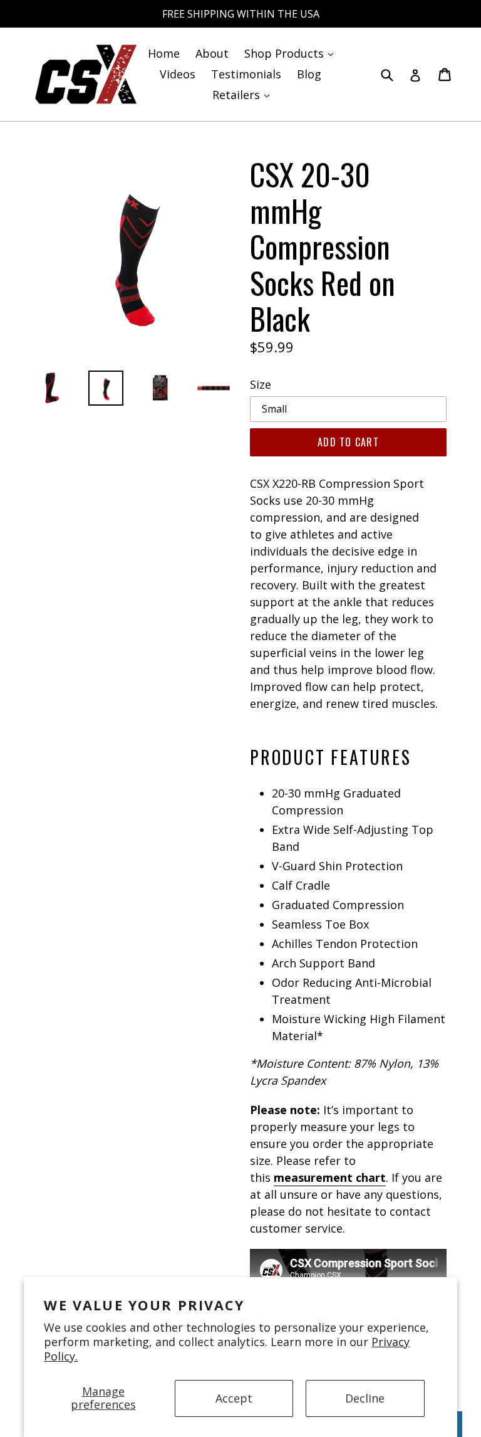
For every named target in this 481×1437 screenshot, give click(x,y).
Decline (365, 1398)
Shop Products (291, 53)
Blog (309, 74)
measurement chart (330, 1177)
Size (260, 384)
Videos (177, 74)
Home (164, 53)
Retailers (244, 94)
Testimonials (246, 74)
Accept (233, 1398)
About (212, 53)
